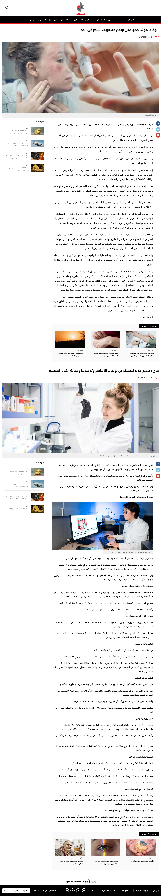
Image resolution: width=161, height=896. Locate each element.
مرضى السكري (100, 272)
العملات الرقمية (99, 19)
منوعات (68, 19)
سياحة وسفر (31, 19)
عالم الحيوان (42, 19)
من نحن (156, 890)
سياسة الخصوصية (109, 890)
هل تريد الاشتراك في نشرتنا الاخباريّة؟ (46, 890)
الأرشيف (94, 890)
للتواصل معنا (126, 890)
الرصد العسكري (113, 19)
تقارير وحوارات (85, 19)
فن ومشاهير (58, 19)
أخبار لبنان (131, 19)
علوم (76, 19)
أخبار (123, 19)
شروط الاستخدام (142, 890)
